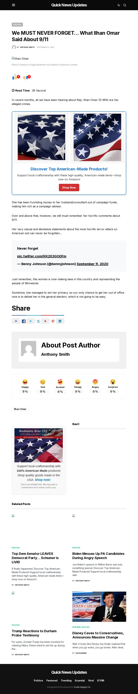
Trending (66, 680)
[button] (13, 5)
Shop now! (42, 479)
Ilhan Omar (20, 409)
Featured (76, 627)
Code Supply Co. (82, 687)
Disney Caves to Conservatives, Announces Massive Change (98, 635)
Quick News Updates (69, 5)
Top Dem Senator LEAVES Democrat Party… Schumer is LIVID (35, 558)
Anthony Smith (55, 354)
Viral (91, 680)
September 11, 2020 (92, 264)
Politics (17, 25)
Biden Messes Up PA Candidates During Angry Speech (98, 556)
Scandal (80, 680)
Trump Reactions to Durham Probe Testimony (34, 633)
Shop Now (69, 187)
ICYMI (100, 680)
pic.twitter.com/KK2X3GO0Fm (41, 256)
